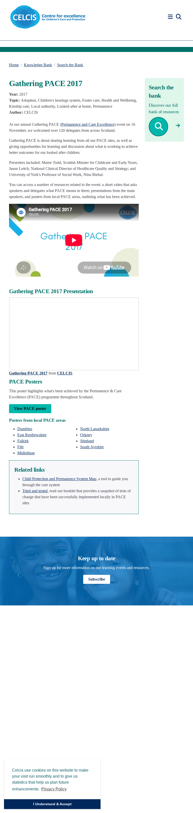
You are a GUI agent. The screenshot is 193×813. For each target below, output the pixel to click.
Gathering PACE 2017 (28, 373)
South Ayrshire (92, 447)
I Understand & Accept (52, 804)
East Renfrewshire (31, 435)
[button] (171, 17)
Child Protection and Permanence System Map (59, 479)
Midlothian (26, 453)
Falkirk (23, 441)
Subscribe (96, 579)
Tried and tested (34, 491)
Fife (20, 447)
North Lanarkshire (94, 429)
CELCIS (64, 373)
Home (14, 65)
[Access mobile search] (178, 17)
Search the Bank (70, 65)
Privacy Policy (54, 789)
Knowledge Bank (38, 65)
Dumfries (24, 429)
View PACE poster (30, 408)
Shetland (87, 441)
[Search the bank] (178, 125)
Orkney (86, 435)
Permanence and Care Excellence (87, 124)
